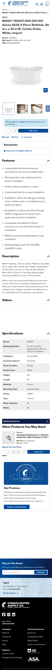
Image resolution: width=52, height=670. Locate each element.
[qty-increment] (15, 130)
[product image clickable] (8, 437)
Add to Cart (33, 131)
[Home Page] (18, 3)
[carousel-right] (48, 108)
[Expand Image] (45, 90)
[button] (37, 4)
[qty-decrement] (5, 130)
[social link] (3, 614)
